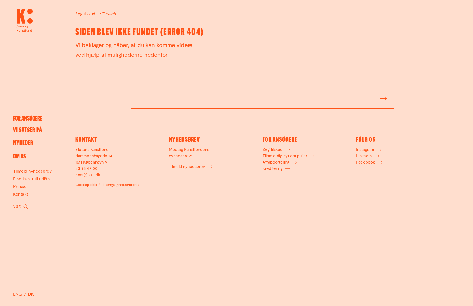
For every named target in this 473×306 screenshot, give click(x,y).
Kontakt (20, 193)
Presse (20, 186)
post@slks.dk (87, 174)
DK (31, 293)
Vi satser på (27, 130)
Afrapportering (276, 161)
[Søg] (383, 97)
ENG (18, 293)
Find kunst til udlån (31, 178)
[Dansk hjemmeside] (24, 20)
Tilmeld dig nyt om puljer (285, 155)
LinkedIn (364, 155)
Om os (19, 157)
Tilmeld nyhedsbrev (32, 170)
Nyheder (23, 143)
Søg (17, 206)
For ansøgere (27, 119)
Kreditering (273, 168)
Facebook (366, 161)
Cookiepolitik (86, 184)
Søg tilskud (85, 13)
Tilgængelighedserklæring (120, 184)
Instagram (365, 149)
